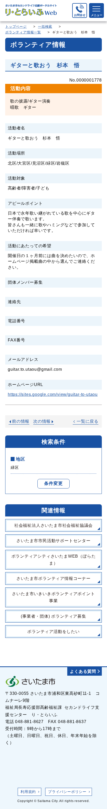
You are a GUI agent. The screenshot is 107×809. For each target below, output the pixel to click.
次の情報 (42, 421)
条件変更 (53, 483)
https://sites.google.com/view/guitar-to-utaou (53, 394)
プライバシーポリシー (67, 792)
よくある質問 (83, 671)
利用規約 (28, 792)
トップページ (16, 26)
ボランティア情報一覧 (23, 32)
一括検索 (45, 26)
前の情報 (20, 421)
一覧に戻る (87, 421)
